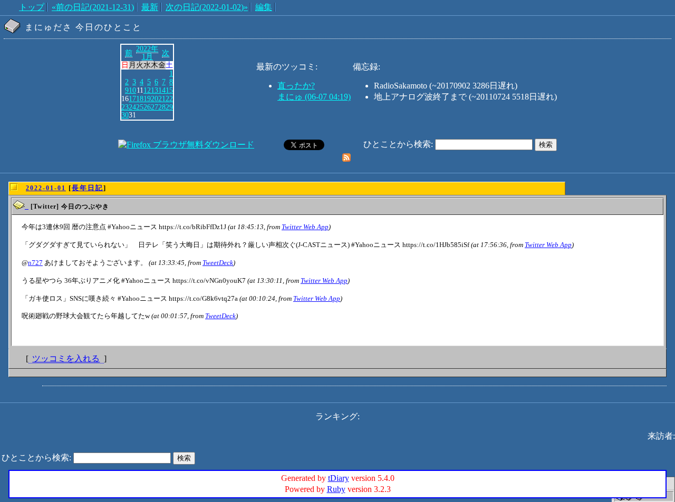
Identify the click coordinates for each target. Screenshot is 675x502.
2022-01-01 (46, 188)
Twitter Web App (305, 227)
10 (132, 90)
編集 (263, 7)
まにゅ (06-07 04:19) (314, 96)
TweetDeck (217, 263)
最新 (149, 7)
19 (147, 98)
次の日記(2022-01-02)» (207, 7)
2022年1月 (147, 52)
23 (125, 107)
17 (132, 98)
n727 (35, 263)
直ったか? (296, 85)
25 (139, 107)
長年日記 (87, 188)
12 (147, 90)
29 (169, 107)
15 (169, 90)
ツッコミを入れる (66, 358)
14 (162, 90)
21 (162, 98)
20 (154, 98)
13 (154, 90)
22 (169, 98)
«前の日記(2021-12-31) (93, 7)
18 (139, 98)
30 (125, 115)
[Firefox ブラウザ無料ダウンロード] (186, 144)
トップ (31, 7)
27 (154, 107)
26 (147, 107)
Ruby (336, 489)
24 (132, 107)
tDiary (338, 478)
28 (162, 107)
